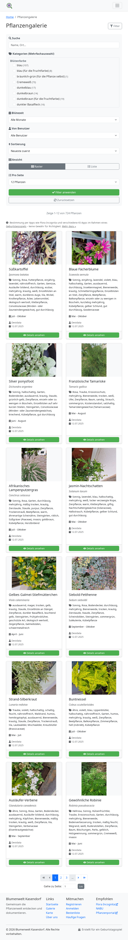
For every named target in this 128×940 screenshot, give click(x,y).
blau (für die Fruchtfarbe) (34, 71)
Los (81, 886)
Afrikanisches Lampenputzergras (23, 488)
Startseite (52, 904)
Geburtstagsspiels (16, 226)
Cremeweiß (26, 82)
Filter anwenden (65, 192)
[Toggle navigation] (117, 5)
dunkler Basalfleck (31, 104)
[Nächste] (78, 877)
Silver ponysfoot (21, 381)
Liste (93, 166)
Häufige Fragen (76, 917)
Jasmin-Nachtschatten (86, 486)
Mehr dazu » (69, 226)
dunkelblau (26, 87)
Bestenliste (73, 913)
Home (10, 17)
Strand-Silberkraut (23, 699)
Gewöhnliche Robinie (85, 800)
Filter (116, 26)
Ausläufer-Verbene (23, 800)
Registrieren (74, 904)
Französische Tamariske (87, 381)
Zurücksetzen (65, 200)
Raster (38, 166)
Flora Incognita (106, 904)
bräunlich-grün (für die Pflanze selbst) (42, 76)
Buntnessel (77, 699)
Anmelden (72, 908)
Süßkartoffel (18, 269)
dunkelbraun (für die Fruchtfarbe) (40, 99)
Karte (49, 913)
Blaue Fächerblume (83, 269)
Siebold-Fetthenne (83, 594)
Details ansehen (35, 335)
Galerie (50, 908)
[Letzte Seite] (84, 877)
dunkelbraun (27, 93)
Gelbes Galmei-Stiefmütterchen (33, 594)
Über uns (52, 917)
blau (22, 65)
